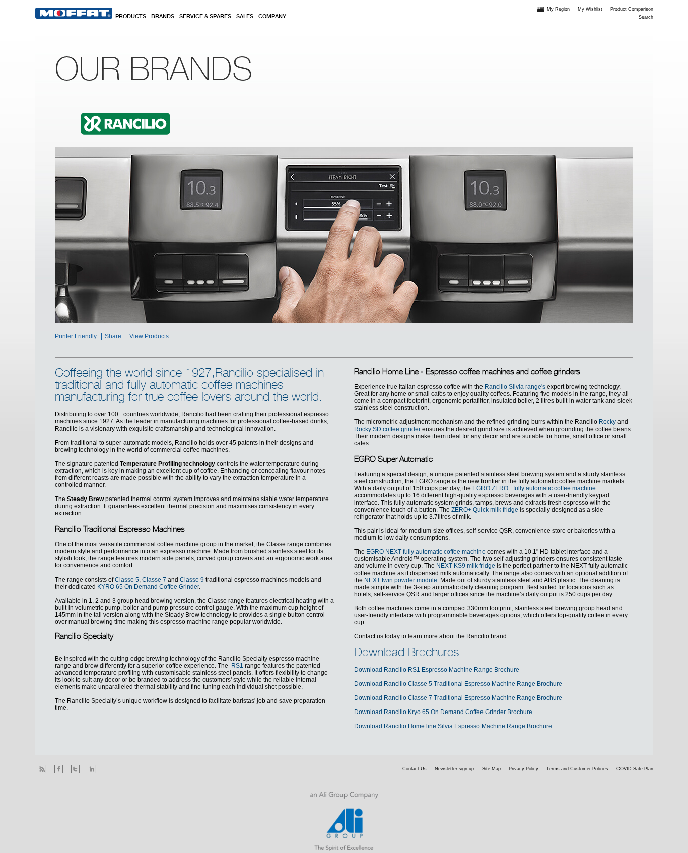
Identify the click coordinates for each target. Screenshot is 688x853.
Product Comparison (631, 9)
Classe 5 (127, 579)
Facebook (58, 769)
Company (272, 17)
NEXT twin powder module (400, 580)
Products (130, 17)
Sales (244, 17)
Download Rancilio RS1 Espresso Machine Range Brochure (436, 669)
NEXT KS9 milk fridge (465, 566)
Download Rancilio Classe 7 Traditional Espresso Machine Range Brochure (458, 697)
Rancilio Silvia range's (515, 386)
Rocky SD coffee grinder (387, 429)
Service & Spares (205, 17)
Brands (162, 17)
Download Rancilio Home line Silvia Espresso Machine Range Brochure (453, 726)
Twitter (75, 769)
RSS (42, 769)
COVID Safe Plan (634, 768)
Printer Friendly (76, 336)
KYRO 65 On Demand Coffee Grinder (148, 586)
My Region (558, 9)
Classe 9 (192, 579)
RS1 (237, 665)
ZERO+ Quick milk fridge (484, 509)
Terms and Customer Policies (577, 768)
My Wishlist (590, 9)
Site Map (491, 768)
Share (113, 336)
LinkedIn (92, 769)
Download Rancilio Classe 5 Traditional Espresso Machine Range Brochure (458, 683)
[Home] (74, 13)
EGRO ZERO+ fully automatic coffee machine (534, 488)
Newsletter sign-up (454, 768)
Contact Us (414, 768)
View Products (149, 336)
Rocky (607, 421)
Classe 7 (154, 579)
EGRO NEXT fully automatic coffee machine (426, 551)
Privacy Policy (523, 768)
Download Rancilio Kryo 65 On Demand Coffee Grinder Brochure (443, 712)
